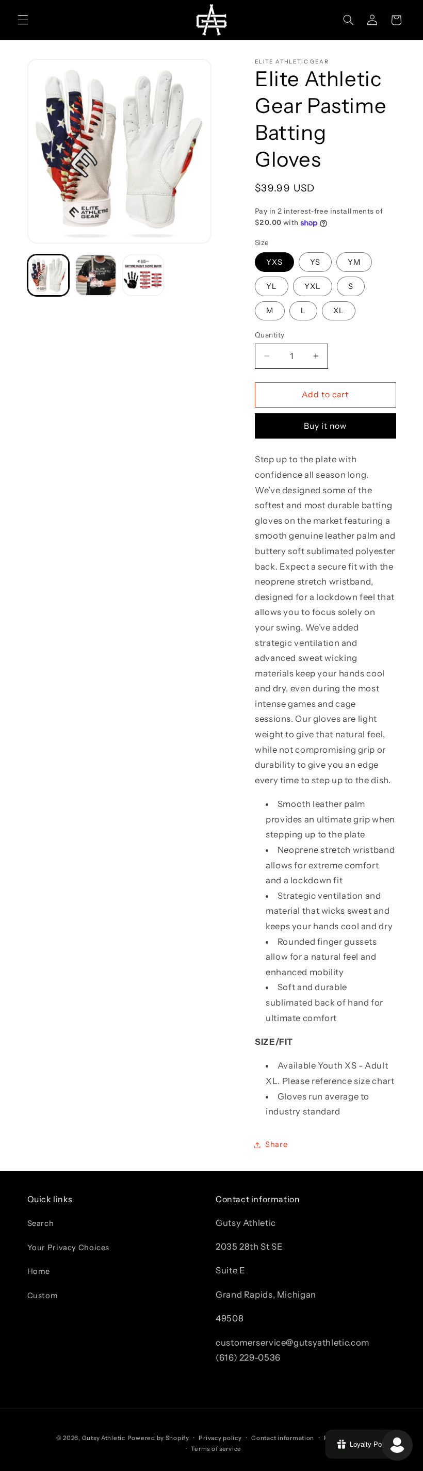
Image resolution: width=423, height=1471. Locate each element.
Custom (42, 1295)
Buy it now (325, 426)
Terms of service (216, 1448)
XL (338, 310)
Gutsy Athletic (103, 1438)
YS (315, 262)
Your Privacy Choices (68, 1247)
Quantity (269, 335)
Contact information (282, 1438)
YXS (274, 262)
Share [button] (276, 1144)
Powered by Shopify (158, 1438)
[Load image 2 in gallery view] (96, 275)
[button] (23, 20)
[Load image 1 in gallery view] (48, 275)
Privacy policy (220, 1438)
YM (354, 262)
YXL (312, 286)
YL (271, 286)
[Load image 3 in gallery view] (143, 275)
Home (39, 1271)
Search (40, 1223)
